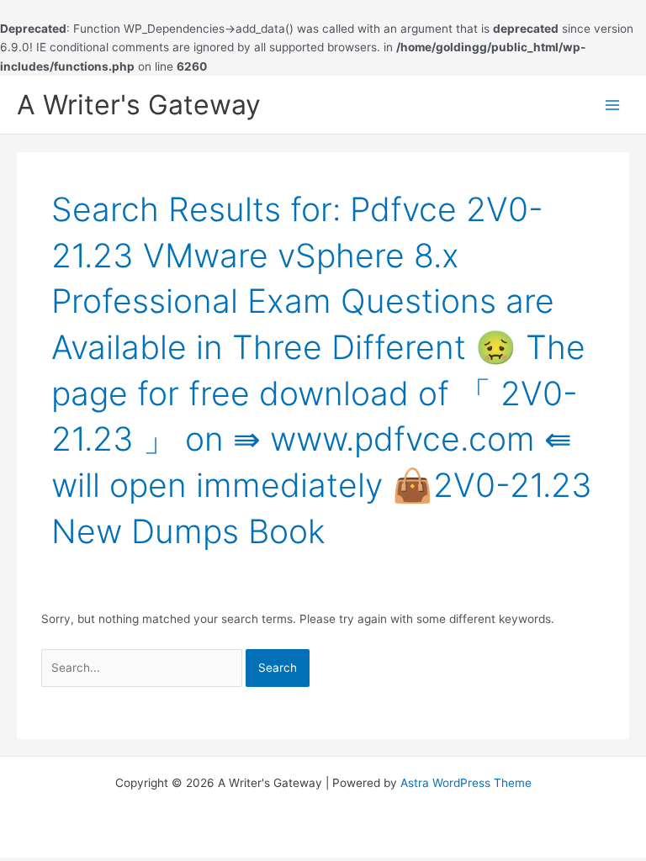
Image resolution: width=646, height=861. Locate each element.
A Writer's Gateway (139, 104)
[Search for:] (143, 667)
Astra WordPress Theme (466, 783)
